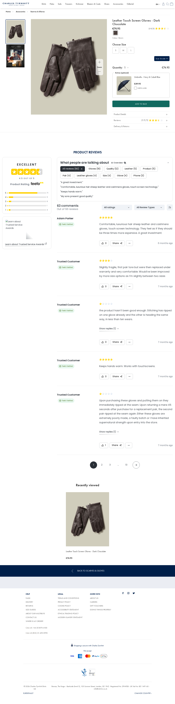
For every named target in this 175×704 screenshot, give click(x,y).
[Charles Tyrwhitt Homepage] (16, 4)
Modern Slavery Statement (70, 617)
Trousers (68, 3)
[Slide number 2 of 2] (15, 56)
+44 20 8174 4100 (40, 627)
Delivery (29, 602)
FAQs (28, 598)
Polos (52, 3)
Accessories (118, 3)
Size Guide (161, 58)
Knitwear (79, 3)
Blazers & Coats (93, 3)
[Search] (167, 4)
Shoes (106, 3)
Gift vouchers (96, 606)
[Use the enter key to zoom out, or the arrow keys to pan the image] (99, 71)
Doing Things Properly (100, 609)
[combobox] (126, 67)
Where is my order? (34, 621)
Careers (96, 602)
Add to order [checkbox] (142, 88)
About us (94, 598)
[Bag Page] (172, 4)
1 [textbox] (125, 67)
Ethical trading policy (68, 613)
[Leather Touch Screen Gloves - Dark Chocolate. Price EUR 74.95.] (87, 519)
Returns (29, 606)
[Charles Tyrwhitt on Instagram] (129, 593)
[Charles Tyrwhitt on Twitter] (135, 593)
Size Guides (31, 609)
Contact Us (31, 617)
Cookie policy (64, 606)
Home (8, 11)
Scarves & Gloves (37, 11)
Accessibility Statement (68, 609)
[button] (148, 79)
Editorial (130, 3)
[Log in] (163, 4)
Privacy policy (64, 602)
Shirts (44, 3)
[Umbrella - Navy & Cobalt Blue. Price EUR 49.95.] (124, 85)
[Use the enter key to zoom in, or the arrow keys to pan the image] (99, 62)
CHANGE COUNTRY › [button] (143, 693)
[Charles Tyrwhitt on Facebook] (124, 593)
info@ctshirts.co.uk (100, 689)
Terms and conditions (68, 598)
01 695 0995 (42, 633)
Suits (60, 3)
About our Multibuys (35, 613)
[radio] (115, 50)
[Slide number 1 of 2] (15, 31)
